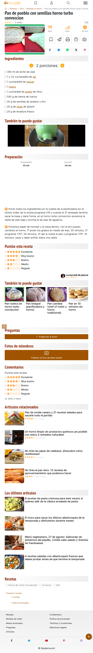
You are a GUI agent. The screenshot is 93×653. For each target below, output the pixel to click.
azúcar (30, 81)
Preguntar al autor (47, 336)
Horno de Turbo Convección (22, 585)
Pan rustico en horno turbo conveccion (13, 306)
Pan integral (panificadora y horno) (35, 306)
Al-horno (46, 585)
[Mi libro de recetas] (35, 3)
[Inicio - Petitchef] (6, 8)
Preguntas (10, 627)
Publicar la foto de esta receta (46, 357)
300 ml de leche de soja (21, 71)
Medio (24, 264)
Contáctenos (56, 615)
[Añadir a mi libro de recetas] (50, 39)
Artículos (10, 632)
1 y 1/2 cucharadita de (21, 76)
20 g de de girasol (21, 106)
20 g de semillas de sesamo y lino (26, 101)
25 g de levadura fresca (20, 111)
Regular (25, 268)
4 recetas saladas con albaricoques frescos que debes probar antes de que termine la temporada (55, 558)
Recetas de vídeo (14, 619)
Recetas (9, 615)
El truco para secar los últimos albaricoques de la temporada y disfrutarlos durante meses (54, 519)
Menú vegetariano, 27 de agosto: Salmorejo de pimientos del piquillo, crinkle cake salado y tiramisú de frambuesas (56, 539)
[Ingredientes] (4, 326)
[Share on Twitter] (76, 50)
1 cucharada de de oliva (24, 91)
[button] (8, 39)
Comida (16, 597)
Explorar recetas (14, 593)
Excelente (27, 251)
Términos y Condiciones (61, 623)
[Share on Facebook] (49, 50)
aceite (28, 91)
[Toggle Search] (68, 3)
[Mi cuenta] (51, 3)
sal (34, 76)
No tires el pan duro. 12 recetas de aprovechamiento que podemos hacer (48, 472)
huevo (12, 86)
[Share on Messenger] (58, 50)
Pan (58, 585)
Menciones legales (58, 627)
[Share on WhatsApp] (67, 50)
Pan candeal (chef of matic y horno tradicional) (57, 308)
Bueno (25, 260)
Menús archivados (14, 623)
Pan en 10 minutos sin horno (76, 306)
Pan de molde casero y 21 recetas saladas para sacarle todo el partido (53, 414)
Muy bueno (27, 255)
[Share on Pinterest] (84, 50)
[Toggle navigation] (85, 3)
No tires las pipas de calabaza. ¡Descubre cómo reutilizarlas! (54, 452)
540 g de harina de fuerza (22, 96)
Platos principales (20, 603)
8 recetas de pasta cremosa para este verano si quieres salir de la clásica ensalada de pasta (54, 500)
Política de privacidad (60, 619)
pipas (20, 106)
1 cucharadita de (20, 81)
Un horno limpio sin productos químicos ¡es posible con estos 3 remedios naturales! (56, 433)
